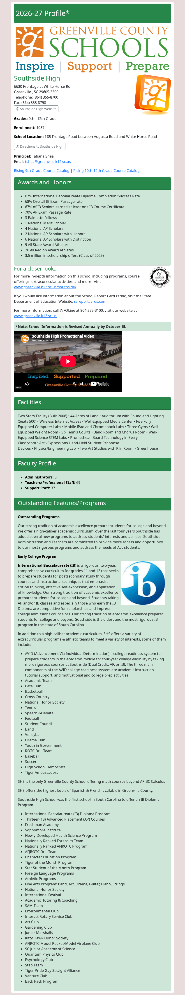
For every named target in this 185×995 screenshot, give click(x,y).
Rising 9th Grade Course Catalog (41, 170)
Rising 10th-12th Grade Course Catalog (106, 170)
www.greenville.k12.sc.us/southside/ (45, 286)
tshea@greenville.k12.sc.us (48, 161)
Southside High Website (37, 109)
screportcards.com (90, 301)
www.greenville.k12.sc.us (35, 315)
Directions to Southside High (41, 146)
